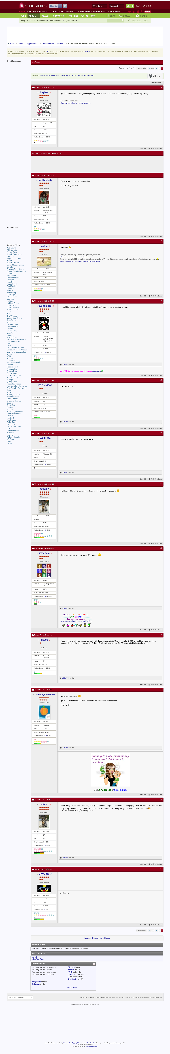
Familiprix (10, 280)
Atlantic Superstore (14, 254)
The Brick (10, 418)
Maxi (8, 344)
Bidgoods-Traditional (14, 259)
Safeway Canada (13, 395)
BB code (71, 967)
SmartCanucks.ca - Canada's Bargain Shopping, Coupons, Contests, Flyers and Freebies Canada (118, 997)
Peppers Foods (12, 367)
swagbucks (96, 371)
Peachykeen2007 (45, 694)
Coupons (53, 11)
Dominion (10, 273)
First (152, 69)
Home (29, 11)
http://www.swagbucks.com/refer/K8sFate (76, 621)
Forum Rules (72, 987)
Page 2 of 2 (142, 68)
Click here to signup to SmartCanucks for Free (47, 153)
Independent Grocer (14, 318)
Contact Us (83, 997)
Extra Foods (11, 276)
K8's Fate (44, 553)
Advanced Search (140, 21)
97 (45, 285)
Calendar (31, 21)
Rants (103, 11)
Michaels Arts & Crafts (15, 348)
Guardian (10, 299)
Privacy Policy (154, 997)
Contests (80, 11)
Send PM (143, 148)
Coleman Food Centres (15, 269)
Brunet (9, 261)
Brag (113, 15)
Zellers (9, 443)
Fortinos (10, 290)
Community (42, 21)
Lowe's (9, 335)
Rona (9, 392)
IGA (8, 314)
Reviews (96, 11)
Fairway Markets (13, 278)
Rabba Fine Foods (14, 384)
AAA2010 (45, 438)
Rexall (9, 390)
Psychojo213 (44, 306)
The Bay (10, 416)
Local (127, 15)
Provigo (10, 380)
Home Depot (11, 305)
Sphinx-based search (92, 1046)
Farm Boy (10, 282)
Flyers (61, 11)
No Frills (10, 358)
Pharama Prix (12, 369)
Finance (88, 11)
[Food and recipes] (138, 11)
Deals (35, 11)
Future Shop (11, 293)
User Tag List (36, 62)
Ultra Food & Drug (14, 426)
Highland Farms (13, 303)
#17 (161, 175)
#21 (161, 433)
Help (138, 6)
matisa (44, 246)
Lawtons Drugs (12, 324)
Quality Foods (12, 382)
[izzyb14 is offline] (44, 109)
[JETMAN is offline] (44, 888)
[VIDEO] (71, 974)
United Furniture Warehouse (13, 432)
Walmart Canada (13, 437)
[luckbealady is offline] (44, 197)
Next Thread (105, 938)
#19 (161, 301)
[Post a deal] (147, 11)
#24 (161, 634)
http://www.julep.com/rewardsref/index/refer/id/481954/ (80, 261)
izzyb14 (44, 92)
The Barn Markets (14, 414)
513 (45, 735)
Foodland (10, 288)
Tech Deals (43, 11)
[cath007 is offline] (44, 506)
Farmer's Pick (12, 284)
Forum (34, 15)
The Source (11, 420)
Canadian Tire (12, 267)
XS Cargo (10, 439)
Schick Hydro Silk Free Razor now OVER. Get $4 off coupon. (67, 76)
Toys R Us (11, 424)
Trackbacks (72, 979)
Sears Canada (12, 399)
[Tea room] (129, 11)
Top (93, 15)
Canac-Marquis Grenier (15, 265)
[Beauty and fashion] (134, 11)
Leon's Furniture (13, 327)
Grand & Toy (11, 297)
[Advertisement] (81, 164)
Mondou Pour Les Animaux (17, 350)
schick (34, 957)
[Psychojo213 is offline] (44, 323)
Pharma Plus (12, 371)
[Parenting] (141, 11)
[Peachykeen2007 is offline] (44, 712)
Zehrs (9, 441)
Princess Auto (12, 377)
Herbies (10, 301)
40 (45, 530)
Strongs (10, 409)
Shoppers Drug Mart (14, 401)
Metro (9, 346)
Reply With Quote (156, 148)
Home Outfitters (13, 310)
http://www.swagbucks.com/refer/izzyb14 (75, 103)
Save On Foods (13, 397)
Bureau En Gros (13, 263)
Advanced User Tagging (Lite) (71, 1043)
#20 (161, 380)
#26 (161, 799)
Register (146, 6)
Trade (144, 15)
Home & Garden (114, 11)
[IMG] (70, 972)
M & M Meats (12, 337)
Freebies (70, 11)
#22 (161, 484)
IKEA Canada (12, 316)
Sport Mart (11, 405)
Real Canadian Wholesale (16, 388)
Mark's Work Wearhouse (16, 339)
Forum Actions (56, 21)
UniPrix (9, 429)
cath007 (44, 489)
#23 (161, 548)
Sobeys (10, 403)
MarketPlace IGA (13, 341)
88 (45, 464)
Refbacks (36, 984)
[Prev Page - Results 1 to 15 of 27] (156, 68)
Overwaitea (11, 360)
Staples (10, 407)
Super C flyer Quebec (15, 412)
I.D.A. (9, 312)
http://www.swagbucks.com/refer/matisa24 (75, 257)
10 (45, 352)
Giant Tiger (11, 295)
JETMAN (65, 364)
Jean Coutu (11, 320)
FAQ (23, 21)
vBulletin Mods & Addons (88, 1043)
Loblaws (10, 329)
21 (156, 76)
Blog (23, 15)
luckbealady (45, 180)
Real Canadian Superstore (17, 386)
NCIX (9, 356)
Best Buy (10, 256)
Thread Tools (155, 82)
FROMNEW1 (45, 385)
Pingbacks (36, 982)
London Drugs (12, 331)
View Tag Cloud (38, 959)
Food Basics (11, 286)
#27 (161, 869)
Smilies (71, 970)
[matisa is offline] (44, 261)
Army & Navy (12, 252)
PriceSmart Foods (14, 375)
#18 (161, 241)
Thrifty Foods (12, 422)
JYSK (9, 322)
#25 (161, 689)
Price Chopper (12, 373)
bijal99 (44, 640)
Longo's (10, 333)
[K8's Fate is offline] (44, 570)
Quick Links (71, 21)
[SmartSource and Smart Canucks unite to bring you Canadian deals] (17, 233)
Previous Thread (91, 938)
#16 (161, 87)
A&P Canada (12, 250)
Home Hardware (13, 307)
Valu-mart (10, 435)
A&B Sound (11, 248)
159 (45, 596)
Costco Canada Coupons (16, 271)
